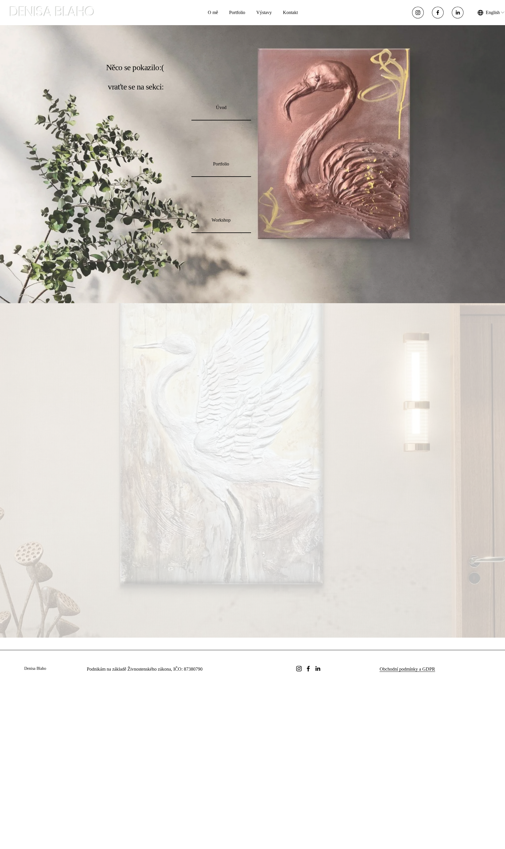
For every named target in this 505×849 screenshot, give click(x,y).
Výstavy (264, 12)
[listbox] (491, 13)
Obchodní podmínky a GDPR (407, 669)
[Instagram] (418, 12)
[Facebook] (438, 12)
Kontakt (290, 12)
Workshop (221, 220)
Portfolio (237, 12)
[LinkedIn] (458, 12)
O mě (213, 12)
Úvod (221, 107)
